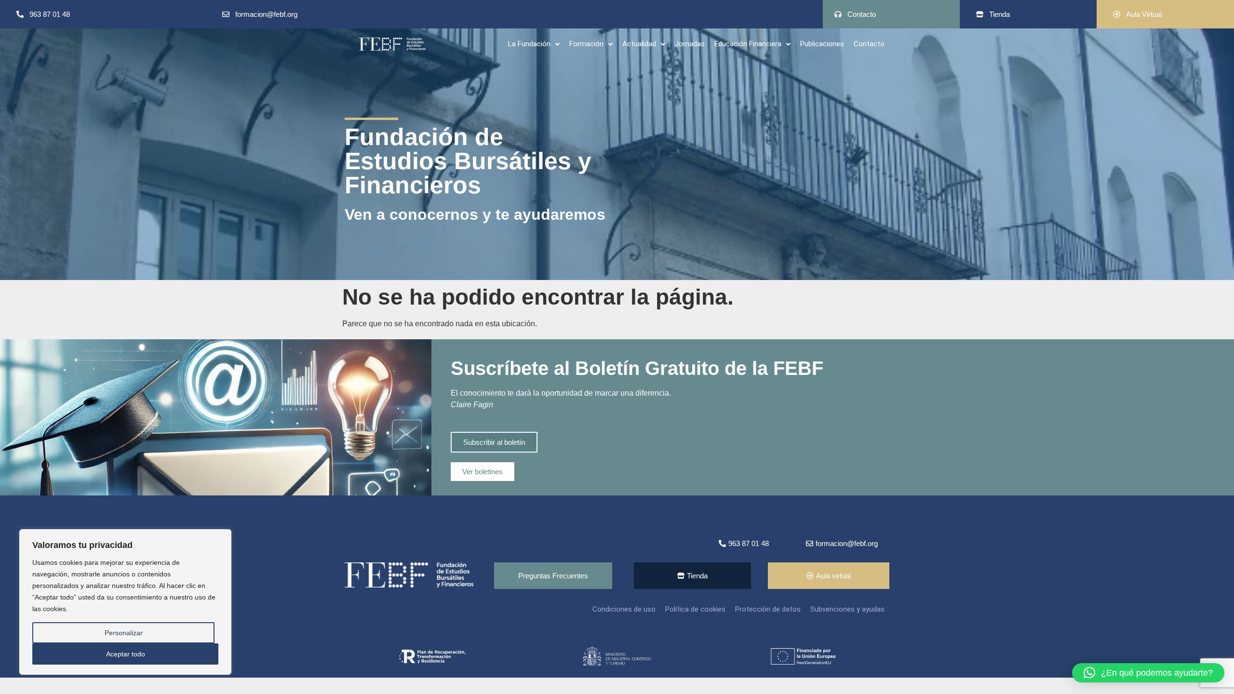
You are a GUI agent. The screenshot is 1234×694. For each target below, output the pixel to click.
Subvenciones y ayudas (847, 609)
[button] (533, 44)
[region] (125, 602)
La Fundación (529, 44)
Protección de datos (768, 609)
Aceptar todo (125, 654)
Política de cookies (695, 609)
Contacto (869, 44)
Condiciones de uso (624, 609)
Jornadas (690, 44)
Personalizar (124, 633)
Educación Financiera (747, 44)
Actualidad (639, 44)
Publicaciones (822, 44)
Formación (586, 44)
